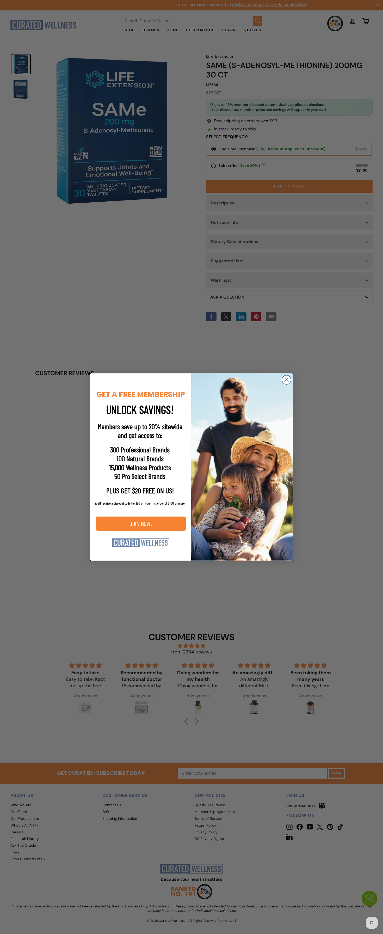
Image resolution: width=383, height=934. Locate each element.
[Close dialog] (286, 379)
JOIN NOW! (140, 523)
